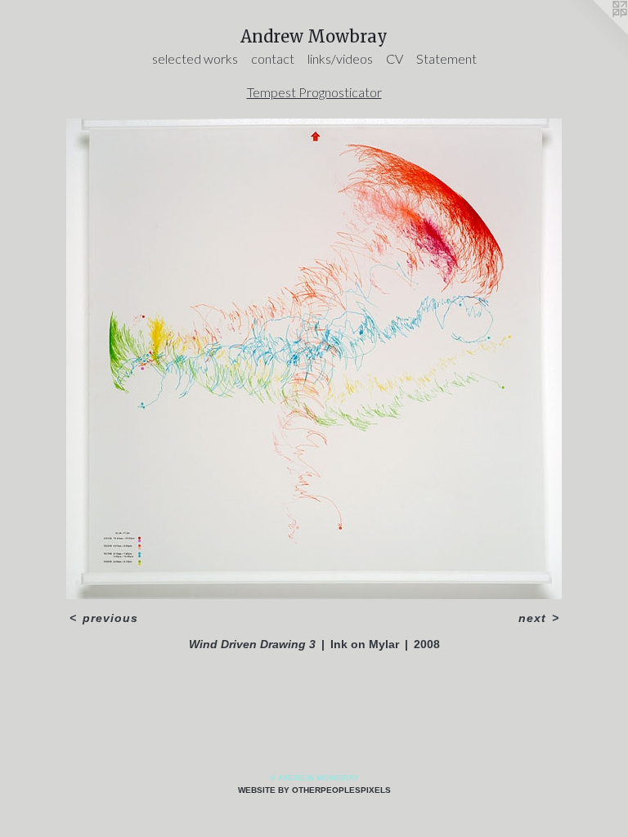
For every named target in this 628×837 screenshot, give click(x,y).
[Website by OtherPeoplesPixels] (595, 32)
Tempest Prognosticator (314, 92)
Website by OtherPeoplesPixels (314, 790)
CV (394, 58)
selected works (195, 58)
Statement (446, 58)
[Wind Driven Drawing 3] (314, 359)
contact (272, 58)
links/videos (340, 58)
